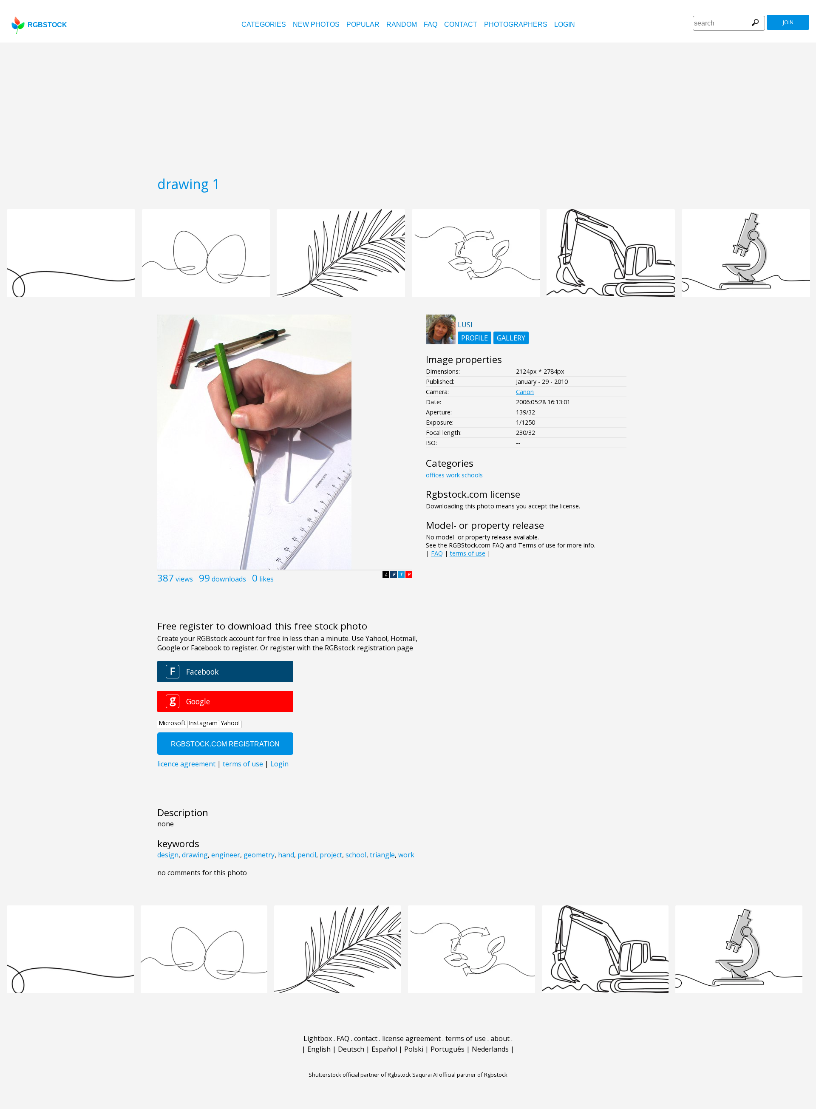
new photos (316, 24)
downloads (229, 579)
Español (384, 1049)
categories (263, 24)
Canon (525, 392)
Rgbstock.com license (473, 494)
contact (460, 24)
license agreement (411, 1038)
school (356, 854)
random (401, 24)
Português (448, 1049)
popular (363, 24)
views (184, 579)
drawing (195, 854)
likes (266, 579)
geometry (259, 854)
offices (435, 475)
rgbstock (47, 24)
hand (286, 854)
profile (474, 338)
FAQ (430, 24)
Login (564, 24)
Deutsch (351, 1049)
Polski (413, 1049)
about (500, 1038)
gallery (511, 338)
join (788, 22)
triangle (382, 854)
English (319, 1049)
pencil (307, 854)
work (406, 854)
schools (472, 475)
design (167, 854)
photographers (515, 24)
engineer (225, 854)
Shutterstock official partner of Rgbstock (360, 1074)
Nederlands (490, 1049)
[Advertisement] (408, 106)
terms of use (467, 553)
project (331, 854)
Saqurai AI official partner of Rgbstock (459, 1074)
